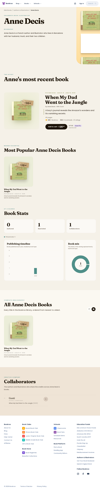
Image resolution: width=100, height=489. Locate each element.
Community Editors (60, 453)
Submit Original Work (84, 464)
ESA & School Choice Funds (86, 428)
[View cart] (75, 3)
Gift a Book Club (28, 444)
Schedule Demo (59, 436)
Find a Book (58, 447)
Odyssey (80, 449)
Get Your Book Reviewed (85, 461)
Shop (17, 3)
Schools (36, 3)
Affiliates (7, 443)
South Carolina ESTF (84, 437)
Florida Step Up (82, 443)
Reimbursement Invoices (85, 452)
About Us (7, 428)
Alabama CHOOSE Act (85, 431)
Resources (57, 439)
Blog (5, 431)
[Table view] (89, 309)
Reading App (58, 450)
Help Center (8, 437)
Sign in (81, 3)
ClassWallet (81, 446)
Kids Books (8, 10)
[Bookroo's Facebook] (83, 473)
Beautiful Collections (29, 456)
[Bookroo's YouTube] (88, 473)
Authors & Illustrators (21, 10)
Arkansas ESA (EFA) (84, 434)
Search (90, 3)
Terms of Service (26, 486)
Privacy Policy (41, 486)
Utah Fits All (81, 440)
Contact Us (8, 440)
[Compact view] (94, 309)
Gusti (62, 107)
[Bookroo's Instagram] (78, 473)
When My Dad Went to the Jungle (66, 99)
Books (26, 3)
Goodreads (68, 120)
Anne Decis (51, 107)
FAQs (6, 434)
